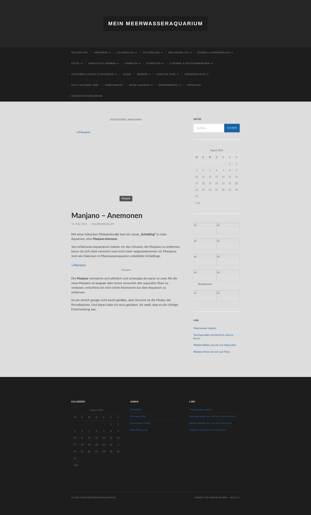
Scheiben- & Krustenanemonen (190, 64)
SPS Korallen (151, 53)
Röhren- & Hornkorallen (213, 53)
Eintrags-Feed (138, 416)
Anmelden (136, 409)
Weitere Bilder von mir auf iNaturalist (214, 345)
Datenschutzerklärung (87, 96)
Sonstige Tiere (166, 74)
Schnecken (153, 64)
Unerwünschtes (195, 74)
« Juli (197, 203)
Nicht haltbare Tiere (85, 85)
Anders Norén (218, 498)
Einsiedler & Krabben (102, 64)
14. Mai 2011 (79, 224)
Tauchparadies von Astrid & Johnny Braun (212, 416)
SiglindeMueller (102, 224)
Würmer (142, 74)
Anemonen (101, 53)
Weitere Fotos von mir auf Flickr (211, 352)
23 (236, 183)
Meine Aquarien (139, 85)
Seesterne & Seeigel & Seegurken (92, 74)
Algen (127, 74)
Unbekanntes (114, 85)
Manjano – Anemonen (106, 216)
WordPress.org (138, 430)
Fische (75, 64)
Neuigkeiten (79, 53)
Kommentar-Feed (140, 423)
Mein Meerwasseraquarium (155, 23)
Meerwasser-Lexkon (204, 328)
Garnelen (131, 64)
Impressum (194, 85)
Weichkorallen (178, 53)
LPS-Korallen (125, 53)
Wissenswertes (168, 85)
